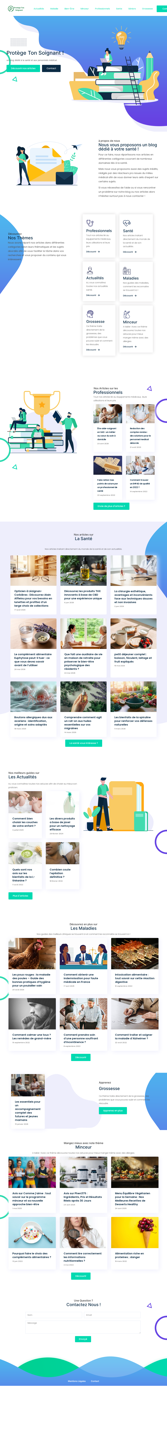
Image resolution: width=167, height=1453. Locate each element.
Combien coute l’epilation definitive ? (60, 873)
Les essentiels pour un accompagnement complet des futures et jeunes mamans (28, 1111)
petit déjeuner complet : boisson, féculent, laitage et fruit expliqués (133, 657)
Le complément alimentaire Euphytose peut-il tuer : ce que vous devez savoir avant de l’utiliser (33, 659)
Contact (95, 1381)
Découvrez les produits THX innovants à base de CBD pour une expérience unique (83, 594)
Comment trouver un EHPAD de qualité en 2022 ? (140, 484)
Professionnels (99, 230)
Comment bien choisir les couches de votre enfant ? (25, 822)
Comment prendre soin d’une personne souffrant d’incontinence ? (81, 1038)
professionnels (102, 8)
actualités (39, 8)
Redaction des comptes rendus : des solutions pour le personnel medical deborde (140, 436)
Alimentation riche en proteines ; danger (129, 1255)
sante (119, 8)
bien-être (69, 8)
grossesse (147, 8)
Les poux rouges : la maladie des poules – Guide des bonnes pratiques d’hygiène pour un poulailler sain (31, 980)
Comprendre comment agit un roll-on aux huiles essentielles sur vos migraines (83, 722)
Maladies (131, 278)
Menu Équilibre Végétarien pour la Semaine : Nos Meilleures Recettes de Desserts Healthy (132, 1198)
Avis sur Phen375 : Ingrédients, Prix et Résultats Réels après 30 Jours (83, 1196)
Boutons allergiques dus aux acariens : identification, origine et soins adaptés (33, 720)
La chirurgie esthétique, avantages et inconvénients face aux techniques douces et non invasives (133, 596)
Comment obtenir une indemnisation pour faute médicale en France (81, 978)
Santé (128, 231)
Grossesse (95, 321)
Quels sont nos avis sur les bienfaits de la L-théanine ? (23, 875)
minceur (84, 8)
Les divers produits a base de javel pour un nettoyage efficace (62, 824)
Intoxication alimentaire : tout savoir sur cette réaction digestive (134, 978)
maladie (54, 8)
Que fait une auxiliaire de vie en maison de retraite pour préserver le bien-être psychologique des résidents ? (83, 661)
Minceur (130, 322)
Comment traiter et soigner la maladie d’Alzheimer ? (133, 1036)
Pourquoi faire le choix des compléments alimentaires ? (31, 1255)
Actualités (95, 278)
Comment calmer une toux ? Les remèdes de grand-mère (31, 1036)
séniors (132, 8)
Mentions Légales (77, 1381)
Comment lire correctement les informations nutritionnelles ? (83, 1257)
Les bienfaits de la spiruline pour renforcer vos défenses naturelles (133, 720)
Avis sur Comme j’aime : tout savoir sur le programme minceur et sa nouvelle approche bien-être (31, 1198)
